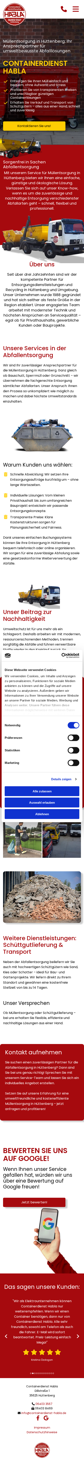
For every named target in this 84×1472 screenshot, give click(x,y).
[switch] (73, 737)
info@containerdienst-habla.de (43, 1413)
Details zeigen (61, 779)
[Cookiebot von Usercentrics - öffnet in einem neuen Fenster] (61, 655)
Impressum (42, 1428)
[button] (34, 126)
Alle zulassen (42, 791)
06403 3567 (43, 1404)
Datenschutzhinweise (42, 1432)
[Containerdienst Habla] (14, 14)
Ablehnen (42, 814)
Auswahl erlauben (42, 802)
